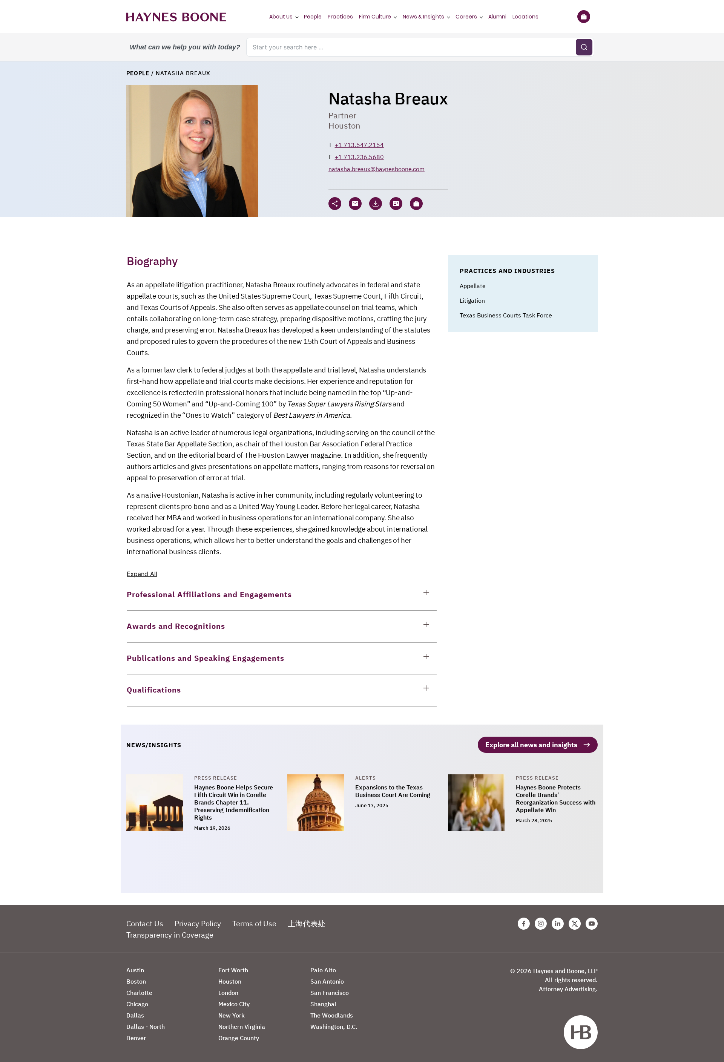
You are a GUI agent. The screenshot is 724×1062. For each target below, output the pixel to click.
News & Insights (423, 16)
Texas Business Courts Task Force (506, 315)
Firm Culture (375, 16)
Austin (135, 970)
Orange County (238, 1038)
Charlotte (139, 992)
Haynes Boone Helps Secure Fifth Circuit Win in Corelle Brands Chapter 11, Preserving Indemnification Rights (233, 802)
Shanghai (323, 1004)
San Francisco (329, 992)
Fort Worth (233, 970)
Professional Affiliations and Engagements (209, 594)
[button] (416, 203)
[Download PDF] (375, 203)
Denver (136, 1038)
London (228, 992)
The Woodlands (331, 1015)
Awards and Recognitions (176, 626)
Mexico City (234, 1004)
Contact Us (144, 923)
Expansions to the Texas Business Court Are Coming (392, 790)
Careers (466, 16)
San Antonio (327, 981)
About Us (281, 16)
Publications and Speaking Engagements (205, 658)
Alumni (497, 16)
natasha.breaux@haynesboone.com (376, 169)
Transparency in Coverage (169, 935)
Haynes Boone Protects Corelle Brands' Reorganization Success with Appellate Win (555, 798)
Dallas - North (145, 1026)
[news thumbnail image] (160, 803)
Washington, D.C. (333, 1026)
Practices (340, 16)
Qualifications (154, 690)
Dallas (135, 1015)
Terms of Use (254, 923)
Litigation (472, 300)
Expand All (142, 574)
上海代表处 (306, 923)
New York (231, 1015)
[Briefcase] (583, 16)
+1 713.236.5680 (359, 157)
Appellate (473, 286)
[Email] (355, 203)
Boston (136, 981)
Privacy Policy (198, 923)
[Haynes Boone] (176, 16)
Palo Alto (323, 970)
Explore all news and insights (531, 744)
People (313, 16)
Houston (344, 125)
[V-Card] (396, 203)
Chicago (137, 1004)
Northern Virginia (241, 1026)
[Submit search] (584, 47)
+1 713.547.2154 (359, 145)
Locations (525, 16)
